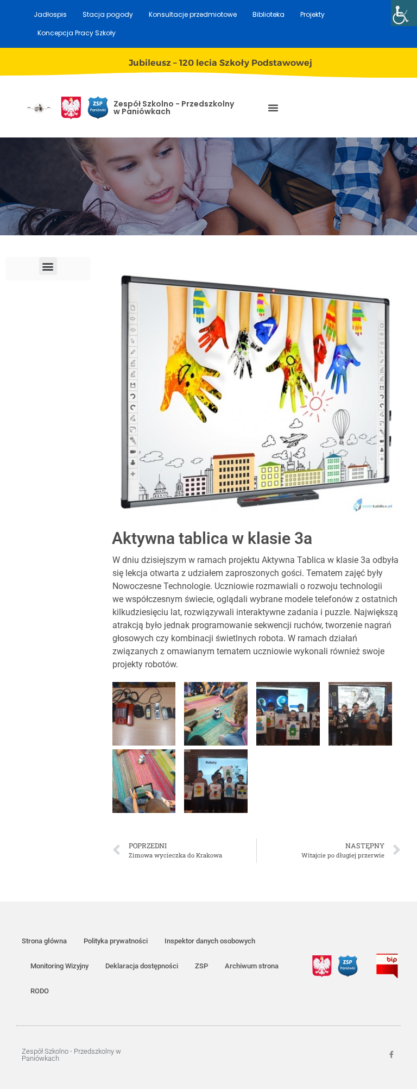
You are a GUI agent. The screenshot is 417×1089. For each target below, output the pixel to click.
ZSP (201, 966)
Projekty (312, 14)
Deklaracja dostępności (141, 966)
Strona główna (44, 941)
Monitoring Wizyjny (59, 966)
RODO (39, 991)
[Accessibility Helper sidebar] (404, 13)
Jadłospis (50, 14)
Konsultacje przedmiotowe (193, 14)
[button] (273, 107)
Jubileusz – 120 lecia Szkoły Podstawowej (220, 63)
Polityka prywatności (116, 941)
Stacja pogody (108, 14)
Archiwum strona (252, 966)
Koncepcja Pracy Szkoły (76, 32)
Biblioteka (268, 14)
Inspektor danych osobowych (210, 941)
